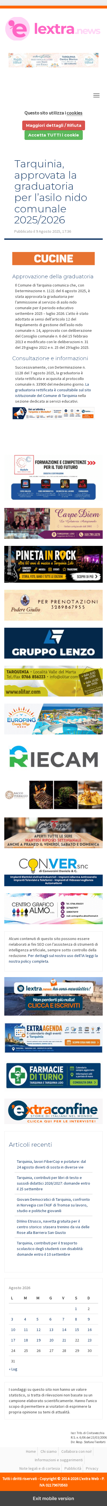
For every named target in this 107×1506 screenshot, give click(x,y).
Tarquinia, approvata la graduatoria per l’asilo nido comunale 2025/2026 (50, 191)
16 (90, 1329)
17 (13, 1340)
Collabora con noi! (76, 1451)
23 (90, 1340)
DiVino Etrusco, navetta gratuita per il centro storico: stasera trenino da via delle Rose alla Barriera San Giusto (53, 1227)
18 (26, 1340)
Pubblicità (72, 1468)
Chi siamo (49, 1451)
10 (13, 1329)
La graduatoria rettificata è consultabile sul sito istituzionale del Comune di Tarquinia (53, 390)
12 (39, 1329)
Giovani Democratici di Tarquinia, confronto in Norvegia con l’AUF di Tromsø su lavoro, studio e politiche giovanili (53, 1205)
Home (31, 1451)
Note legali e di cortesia (39, 1468)
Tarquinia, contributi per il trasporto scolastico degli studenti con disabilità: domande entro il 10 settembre (50, 1248)
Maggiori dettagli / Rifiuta (53, 125)
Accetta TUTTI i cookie (53, 135)
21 (64, 1340)
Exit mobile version (53, 1498)
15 (77, 1329)
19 (39, 1340)
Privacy (92, 1468)
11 (26, 1329)
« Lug (13, 1369)
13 (51, 1329)
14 (64, 1329)
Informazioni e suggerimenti (59, 1459)
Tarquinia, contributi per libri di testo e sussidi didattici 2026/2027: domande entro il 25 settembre (53, 1183)
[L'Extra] (53, 28)
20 (51, 1340)
